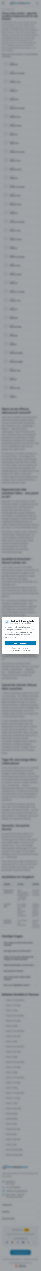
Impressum (25, 648)
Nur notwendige (15, 650)
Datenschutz (16, 648)
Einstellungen (26, 650)
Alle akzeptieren (20, 643)
